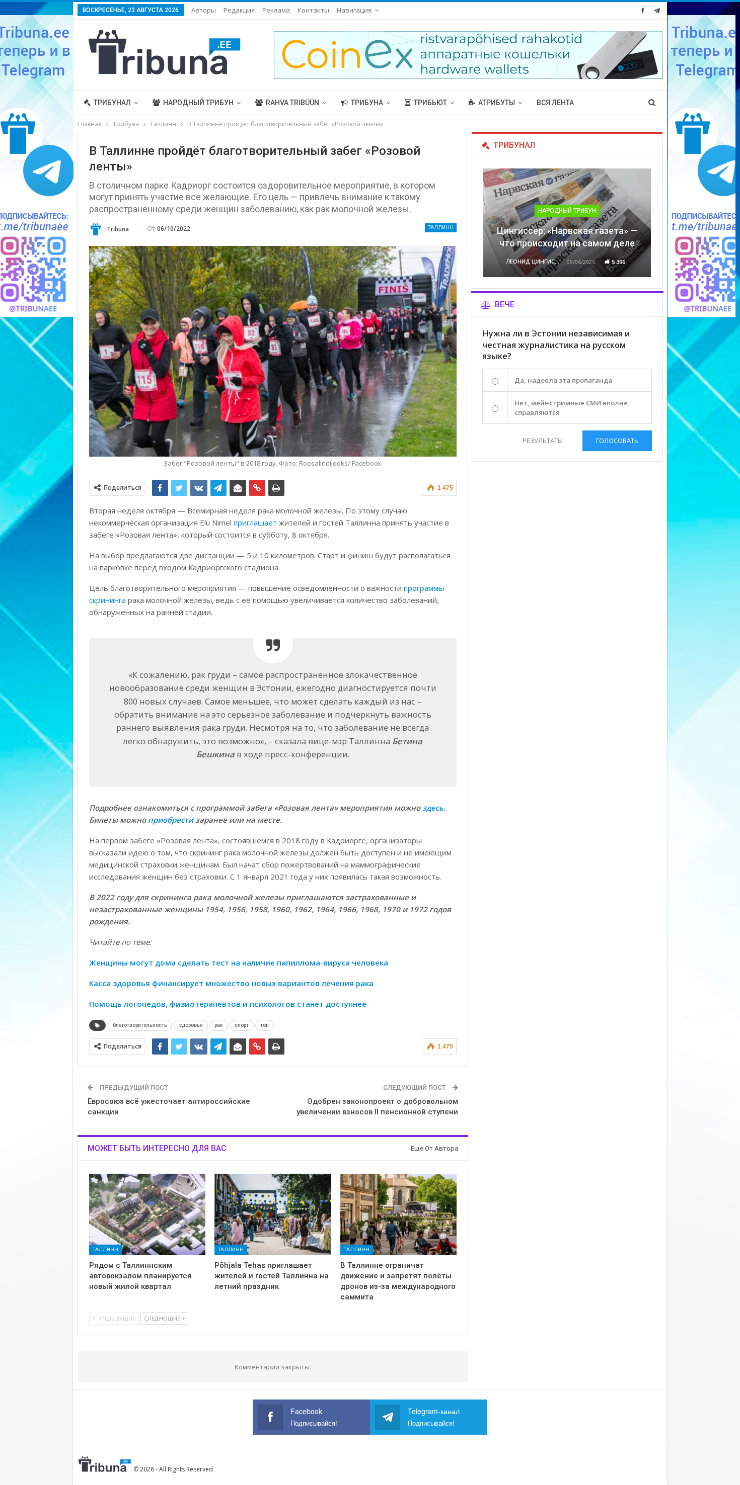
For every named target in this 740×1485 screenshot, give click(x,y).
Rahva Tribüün (292, 103)
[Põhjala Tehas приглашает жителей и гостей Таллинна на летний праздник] (272, 1214)
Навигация (354, 10)
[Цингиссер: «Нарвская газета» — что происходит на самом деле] (567, 223)
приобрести (170, 820)
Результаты (543, 440)
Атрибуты (496, 103)
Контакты (313, 10)
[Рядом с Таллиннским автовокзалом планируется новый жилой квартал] (147, 1214)
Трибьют (430, 103)
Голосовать (617, 440)
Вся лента (555, 103)
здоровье (191, 1025)
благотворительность (140, 1025)
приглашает (255, 522)
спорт (242, 1025)
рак (218, 1025)
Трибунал (112, 103)
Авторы (203, 10)
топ (264, 1025)
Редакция (239, 10)
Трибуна (367, 103)
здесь (432, 808)
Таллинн (441, 227)
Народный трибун (198, 103)
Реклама (276, 10)
